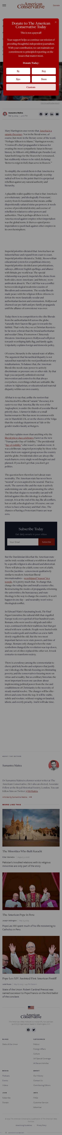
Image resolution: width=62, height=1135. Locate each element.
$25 (44, 71)
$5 (18, 71)
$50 (18, 79)
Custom (30, 87)
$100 (43, 79)
